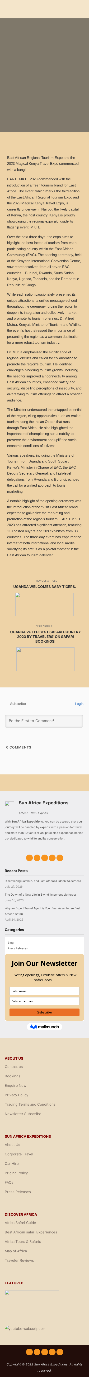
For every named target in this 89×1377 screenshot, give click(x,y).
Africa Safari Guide (20, 1222)
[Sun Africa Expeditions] (26, 9)
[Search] (80, 3)
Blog (11, 942)
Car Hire (12, 1163)
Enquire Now (15, 1085)
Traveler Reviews (19, 1260)
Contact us (14, 1066)
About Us (12, 1144)
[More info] (80, 9)
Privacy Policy (16, 1095)
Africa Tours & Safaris (23, 1241)
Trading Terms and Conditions (30, 1104)
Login (79, 704)
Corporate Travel (19, 1154)
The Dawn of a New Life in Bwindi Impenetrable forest (40, 894)
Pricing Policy (16, 1173)
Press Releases (18, 948)
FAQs (9, 1182)
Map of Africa (16, 1251)
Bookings (12, 1076)
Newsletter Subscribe (23, 1114)
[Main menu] (80, 15)
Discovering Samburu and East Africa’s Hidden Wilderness (43, 881)
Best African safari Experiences (31, 1232)
